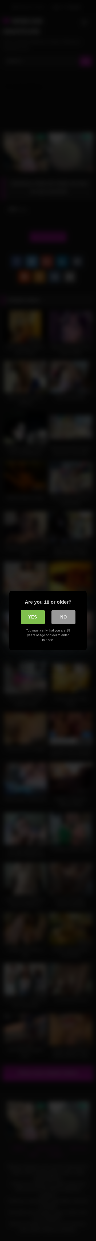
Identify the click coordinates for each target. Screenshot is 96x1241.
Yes (32, 617)
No (63, 617)
